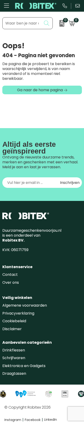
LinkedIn (50, 419)
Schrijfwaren (13, 358)
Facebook (34, 419)
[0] (59, 23)
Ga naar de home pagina (40, 90)
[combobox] (22, 23)
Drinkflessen (13, 350)
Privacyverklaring (18, 313)
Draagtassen (14, 373)
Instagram (14, 419)
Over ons (10, 282)
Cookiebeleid (14, 321)
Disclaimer (12, 329)
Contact (10, 274)
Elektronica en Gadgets (24, 365)
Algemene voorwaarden (24, 305)
